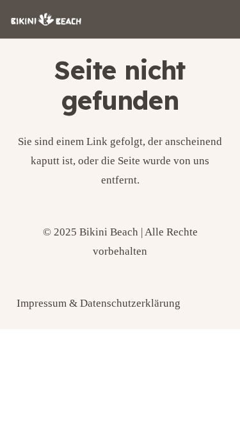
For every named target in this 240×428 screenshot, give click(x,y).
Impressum (42, 303)
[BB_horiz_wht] (46, 19)
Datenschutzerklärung (130, 303)
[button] (23, 405)
